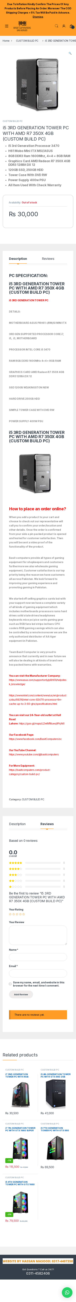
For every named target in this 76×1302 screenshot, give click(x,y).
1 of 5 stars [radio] (10, 914)
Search (57, 26)
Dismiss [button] (38, 16)
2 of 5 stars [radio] (13, 914)
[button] (70, 53)
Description (18, 259)
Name (13, 949)
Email (13, 966)
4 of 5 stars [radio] (20, 914)
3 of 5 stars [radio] (17, 914)
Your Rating (16, 909)
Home (6, 40)
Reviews (48, 259)
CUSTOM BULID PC (27, 40)
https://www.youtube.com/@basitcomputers (34, 754)
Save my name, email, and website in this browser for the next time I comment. (38, 984)
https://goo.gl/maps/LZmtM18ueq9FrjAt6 (42, 723)
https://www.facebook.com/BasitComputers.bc (35, 738)
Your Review (16, 922)
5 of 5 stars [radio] (23, 914)
